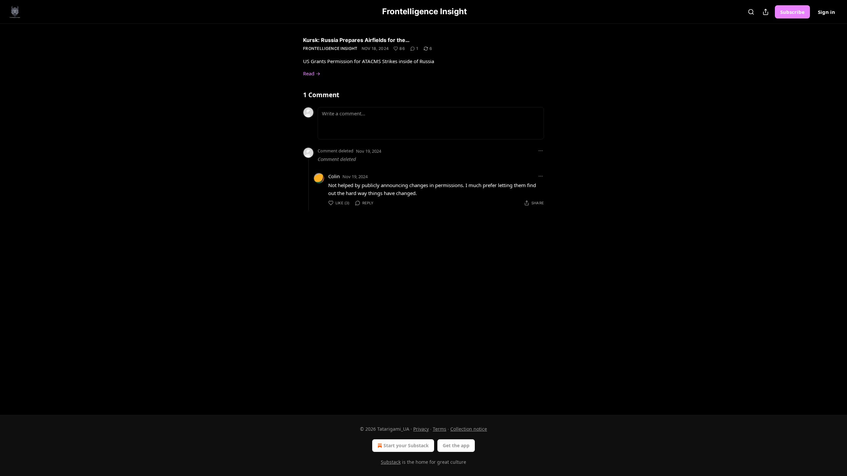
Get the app (456, 445)
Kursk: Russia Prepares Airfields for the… (356, 40)
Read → (311, 73)
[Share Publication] (765, 12)
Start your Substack (406, 445)
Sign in (826, 12)
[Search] (751, 12)
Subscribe (792, 12)
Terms (439, 429)
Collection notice (468, 429)
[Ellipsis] (540, 150)
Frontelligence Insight (330, 48)
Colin (334, 176)
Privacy (421, 429)
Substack (391, 462)
